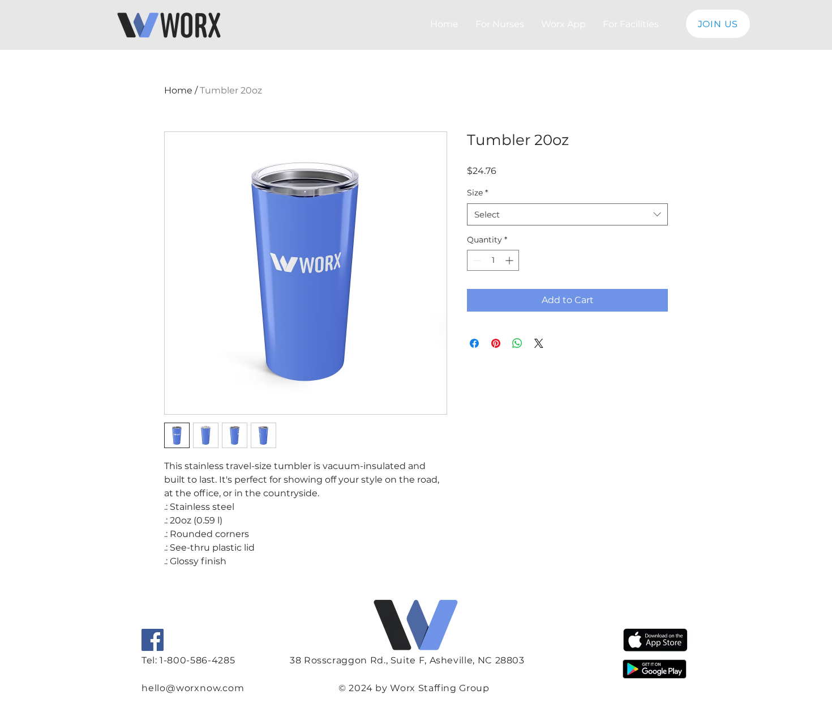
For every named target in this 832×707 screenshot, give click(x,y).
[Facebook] (152, 640)
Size (477, 193)
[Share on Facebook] (474, 343)
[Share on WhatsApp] (517, 343)
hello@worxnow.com (193, 688)
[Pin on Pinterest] (496, 343)
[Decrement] (476, 260)
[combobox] (567, 214)
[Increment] (510, 260)
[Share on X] (539, 343)
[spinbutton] (493, 260)
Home (178, 90)
